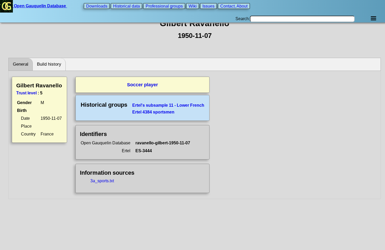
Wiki (193, 6)
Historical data (126, 6)
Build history (49, 64)
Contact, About (234, 6)
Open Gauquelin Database (40, 6)
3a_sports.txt (102, 181)
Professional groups (164, 6)
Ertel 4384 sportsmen (153, 112)
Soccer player (142, 84)
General (20, 64)
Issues (208, 6)
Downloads (96, 6)
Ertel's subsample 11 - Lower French (168, 105)
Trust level (26, 93)
